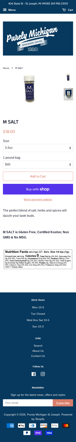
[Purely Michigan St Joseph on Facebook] (33, 374)
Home (6, 68)
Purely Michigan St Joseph (43, 414)
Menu (12, 9)
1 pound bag (11, 157)
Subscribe (63, 403)
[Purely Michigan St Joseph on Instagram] (43, 374)
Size (6, 141)
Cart (70, 10)
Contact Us (38, 356)
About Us (38, 350)
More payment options (38, 199)
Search (38, 345)
